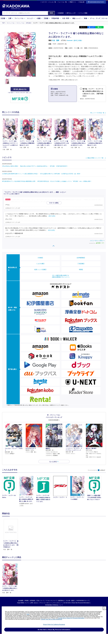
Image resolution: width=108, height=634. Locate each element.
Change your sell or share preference (51, 619)
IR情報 (26, 600)
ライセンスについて (51, 600)
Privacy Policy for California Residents (54, 624)
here (28, 614)
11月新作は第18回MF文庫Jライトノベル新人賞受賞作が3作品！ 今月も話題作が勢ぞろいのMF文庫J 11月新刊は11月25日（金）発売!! (41, 173)
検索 (51, 13)
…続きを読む (56, 202)
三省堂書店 (81, 263)
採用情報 (32, 600)
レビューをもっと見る (96, 240)
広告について (40, 600)
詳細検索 (61, 13)
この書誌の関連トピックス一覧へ (94, 158)
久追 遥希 (55, 40)
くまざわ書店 (40, 263)
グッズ (98, 18)
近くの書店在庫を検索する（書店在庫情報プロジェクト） (60, 276)
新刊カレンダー (71, 13)
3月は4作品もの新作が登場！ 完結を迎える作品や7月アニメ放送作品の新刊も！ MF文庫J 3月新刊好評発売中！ (35, 166)
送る (100, 27)
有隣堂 (81, 269)
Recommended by (93, 470)
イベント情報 (83, 13)
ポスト (84, 27)
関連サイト (73, 2)
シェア (92, 27)
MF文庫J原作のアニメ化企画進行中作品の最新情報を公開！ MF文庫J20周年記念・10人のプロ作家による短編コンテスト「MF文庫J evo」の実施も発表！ (47, 181)
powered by (92, 243)
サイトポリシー (57, 603)
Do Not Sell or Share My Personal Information (77, 602)
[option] (10, 534)
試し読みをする (21, 89)
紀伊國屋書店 (81, 257)
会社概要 (20, 600)
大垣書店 (40, 257)
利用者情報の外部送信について (54, 605)
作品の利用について (23, 603)
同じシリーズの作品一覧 (97, 113)
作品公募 (81, 2)
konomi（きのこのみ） (75, 40)
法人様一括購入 (70, 600)
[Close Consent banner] (104, 608)
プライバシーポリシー (45, 603)
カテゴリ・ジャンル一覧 (49, 2)
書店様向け (61, 600)
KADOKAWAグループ (82, 600)
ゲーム (92, 18)
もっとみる (53, 461)
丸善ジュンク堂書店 (40, 269)
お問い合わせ (34, 603)
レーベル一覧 (63, 2)
